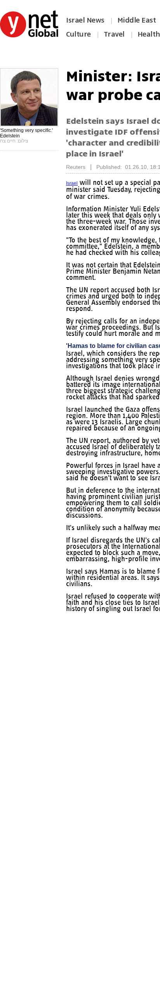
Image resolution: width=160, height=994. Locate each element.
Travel (114, 34)
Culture (78, 34)
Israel (72, 183)
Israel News (85, 20)
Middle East (136, 20)
